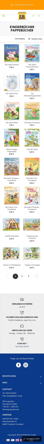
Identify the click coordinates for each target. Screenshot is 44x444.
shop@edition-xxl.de (14, 396)
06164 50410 (23, 346)
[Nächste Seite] (36, 276)
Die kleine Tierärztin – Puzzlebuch (32, 208)
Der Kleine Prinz (12, 94)
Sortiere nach (36, 39)
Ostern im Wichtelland (11, 265)
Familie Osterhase (12, 236)
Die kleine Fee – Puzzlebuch (32, 179)
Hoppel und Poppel (32, 265)
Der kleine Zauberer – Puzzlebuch (12, 179)
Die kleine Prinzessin (32, 123)
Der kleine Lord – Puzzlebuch (11, 208)
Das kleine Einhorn (12, 65)
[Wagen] (39, 15)
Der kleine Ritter (12, 123)
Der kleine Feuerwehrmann (32, 66)
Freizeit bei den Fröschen (32, 237)
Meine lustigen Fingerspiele (11, 150)
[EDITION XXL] (22, 15)
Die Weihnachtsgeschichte (32, 95)
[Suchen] (33, 15)
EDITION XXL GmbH (28, 435)
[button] (3, 16)
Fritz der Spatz (32, 149)
